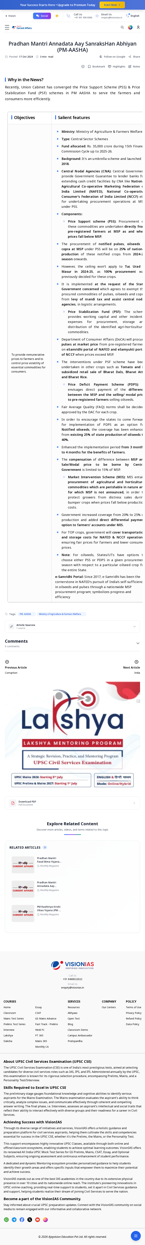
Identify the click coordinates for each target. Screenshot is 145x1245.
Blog (70, 1024)
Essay (38, 1007)
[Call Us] (68, 16)
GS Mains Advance (45, 1018)
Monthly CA (42, 1046)
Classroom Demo (78, 1029)
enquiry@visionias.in (72, 987)
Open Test (74, 1018)
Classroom (10, 1013)
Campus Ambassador (80, 1035)
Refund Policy (133, 1018)
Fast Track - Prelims (46, 1024)
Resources (74, 1007)
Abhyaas (72, 1013)
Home (7, 1007)
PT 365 (39, 1035)
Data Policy (132, 1024)
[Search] (122, 27)
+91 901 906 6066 (83, 17)
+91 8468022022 (72, 979)
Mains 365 (41, 1041)
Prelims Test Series (14, 1024)
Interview (9, 1029)
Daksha (8, 1041)
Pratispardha (75, 1041)
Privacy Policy (133, 1013)
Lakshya (8, 1035)
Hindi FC (40, 1029)
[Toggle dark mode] (57, 16)
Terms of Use (133, 1007)
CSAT (38, 1013)
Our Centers (109, 1007)
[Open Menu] (136, 1236)
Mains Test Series (14, 1018)
